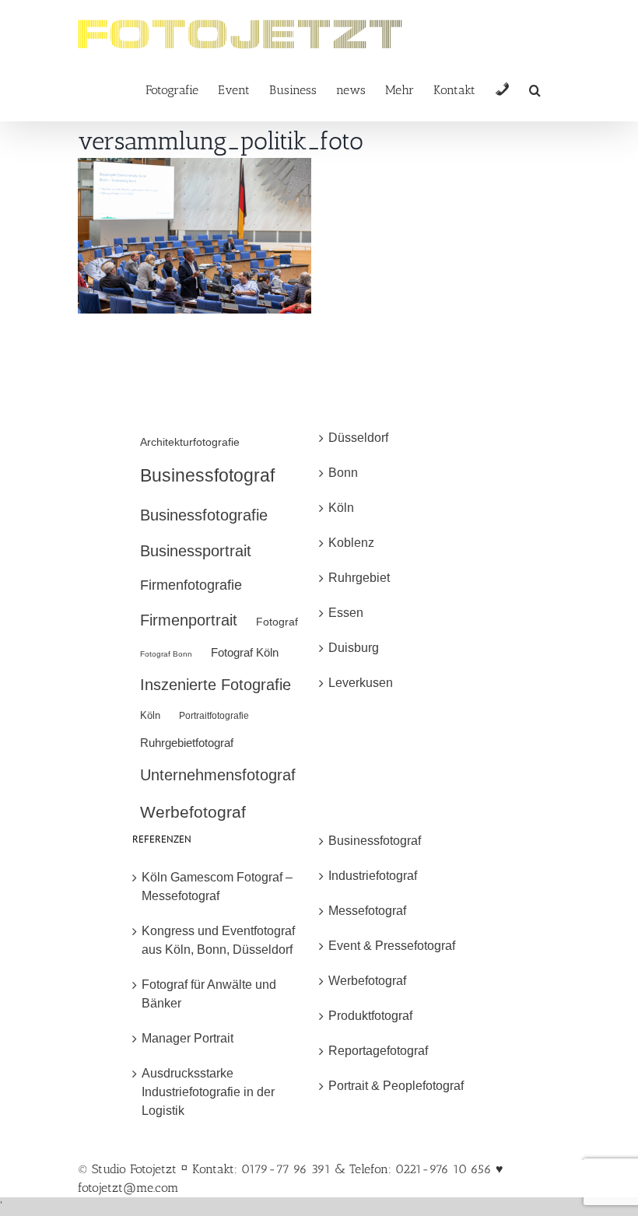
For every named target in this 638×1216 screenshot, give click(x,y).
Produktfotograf (370, 1015)
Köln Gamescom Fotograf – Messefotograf (217, 886)
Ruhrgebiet (359, 577)
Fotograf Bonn (166, 654)
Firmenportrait (188, 620)
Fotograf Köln (245, 652)
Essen (345, 612)
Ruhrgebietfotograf (186, 742)
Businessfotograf (207, 475)
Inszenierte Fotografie (215, 684)
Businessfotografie (204, 515)
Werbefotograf (193, 812)
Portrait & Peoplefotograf (396, 1085)
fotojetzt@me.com (128, 1187)
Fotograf (277, 621)
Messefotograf (367, 910)
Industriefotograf (372, 875)
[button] (535, 89)
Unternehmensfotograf (218, 774)
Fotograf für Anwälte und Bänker (209, 994)
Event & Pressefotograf (391, 945)
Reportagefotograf (378, 1050)
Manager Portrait (187, 1038)
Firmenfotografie (191, 585)
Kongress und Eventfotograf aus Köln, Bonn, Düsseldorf (218, 940)
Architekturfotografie (190, 442)
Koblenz (351, 542)
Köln (150, 715)
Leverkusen (360, 682)
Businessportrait (195, 550)
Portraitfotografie (214, 715)
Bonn (343, 472)
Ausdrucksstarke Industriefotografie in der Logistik (208, 1092)
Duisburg (353, 647)
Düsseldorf (358, 437)
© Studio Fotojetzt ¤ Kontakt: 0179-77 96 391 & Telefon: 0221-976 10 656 (287, 1169)
